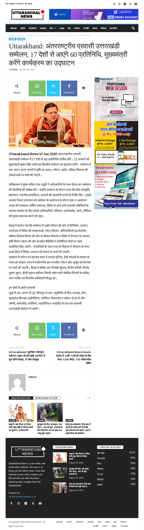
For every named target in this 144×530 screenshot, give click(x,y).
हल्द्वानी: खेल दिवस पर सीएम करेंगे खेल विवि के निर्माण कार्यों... (79, 456)
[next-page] (89, 398)
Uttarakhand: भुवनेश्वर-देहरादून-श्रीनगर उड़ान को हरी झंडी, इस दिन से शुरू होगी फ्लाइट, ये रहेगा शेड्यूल (27, 355)
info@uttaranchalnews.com (22, 496)
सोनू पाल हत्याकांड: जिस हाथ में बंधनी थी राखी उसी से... (80, 485)
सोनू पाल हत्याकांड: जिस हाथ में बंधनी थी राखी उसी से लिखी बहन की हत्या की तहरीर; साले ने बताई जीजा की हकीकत (78, 429)
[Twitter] (130, 4)
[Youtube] (136, 4)
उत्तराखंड (43, 28)
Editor (15, 69)
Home (11, 35)
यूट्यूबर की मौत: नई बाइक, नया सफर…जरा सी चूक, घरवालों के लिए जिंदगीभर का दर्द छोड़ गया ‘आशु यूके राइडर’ (50, 429)
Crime (100, 474)
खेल (69, 28)
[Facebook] (114, 4)
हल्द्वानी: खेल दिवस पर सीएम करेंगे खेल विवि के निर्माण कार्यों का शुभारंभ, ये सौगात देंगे (21, 427)
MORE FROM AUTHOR (47, 398)
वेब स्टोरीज (113, 28)
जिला (51, 28)
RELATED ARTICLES (21, 398)
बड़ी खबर (13, 28)
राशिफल (103, 28)
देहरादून (100, 479)
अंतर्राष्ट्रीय (32, 28)
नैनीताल (100, 469)
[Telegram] (125, 4)
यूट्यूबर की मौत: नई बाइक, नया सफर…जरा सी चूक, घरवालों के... (79, 471)
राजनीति (86, 28)
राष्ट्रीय (22, 28)
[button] (133, 28)
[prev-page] (85, 398)
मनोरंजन (77, 28)
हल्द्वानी (99, 484)
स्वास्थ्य (94, 28)
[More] (83, 88)
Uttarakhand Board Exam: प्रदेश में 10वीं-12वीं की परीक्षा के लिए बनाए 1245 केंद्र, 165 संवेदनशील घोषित (73, 357)
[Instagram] (119, 4)
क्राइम (62, 28)
